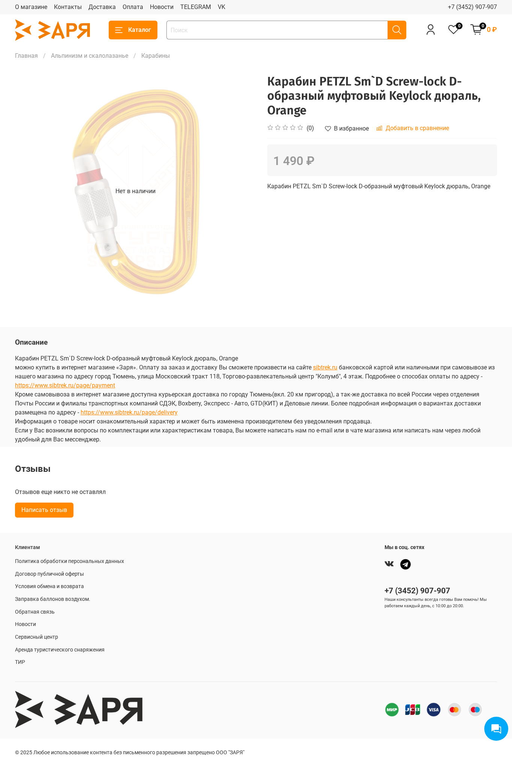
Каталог (139, 29)
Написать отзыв (44, 509)
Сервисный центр (36, 637)
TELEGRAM (195, 7)
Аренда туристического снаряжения (60, 650)
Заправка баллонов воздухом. (52, 599)
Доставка (102, 7)
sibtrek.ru (325, 367)
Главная (26, 55)
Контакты (68, 7)
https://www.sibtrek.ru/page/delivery (129, 412)
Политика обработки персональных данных (69, 561)
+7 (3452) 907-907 (472, 7)
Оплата (133, 7)
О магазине (31, 7)
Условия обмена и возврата (49, 586)
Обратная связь (35, 612)
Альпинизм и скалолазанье (89, 55)
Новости (162, 7)
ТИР (20, 662)
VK (221, 7)
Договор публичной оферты (49, 574)
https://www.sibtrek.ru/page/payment (65, 385)
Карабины (155, 55)
